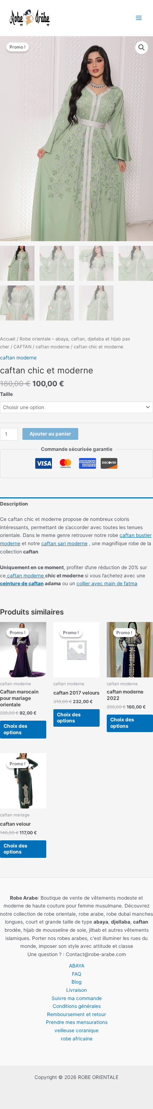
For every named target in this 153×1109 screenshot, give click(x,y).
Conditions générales (77, 1006)
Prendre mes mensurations (76, 1022)
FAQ (76, 974)
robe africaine (77, 1038)
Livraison (76, 990)
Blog (76, 982)
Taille (6, 394)
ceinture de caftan (22, 583)
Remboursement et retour (76, 1014)
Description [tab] (14, 504)
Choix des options (15, 729)
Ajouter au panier (50, 434)
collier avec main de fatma (106, 583)
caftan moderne (52, 346)
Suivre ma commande (77, 998)
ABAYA (76, 966)
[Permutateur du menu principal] (139, 18)
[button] (141, 47)
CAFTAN (22, 346)
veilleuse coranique (76, 1030)
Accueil (7, 339)
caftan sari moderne (64, 543)
